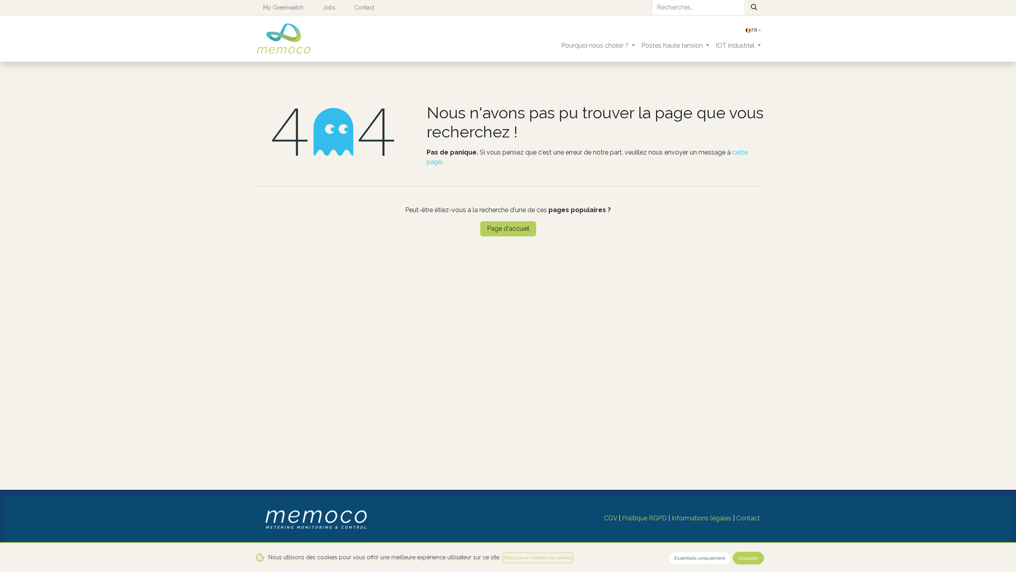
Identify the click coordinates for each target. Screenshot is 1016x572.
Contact (748, 518)
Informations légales (701, 518)
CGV (610, 518)
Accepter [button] (748, 558)
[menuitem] (598, 46)
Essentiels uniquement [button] (699, 558)
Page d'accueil (508, 228)
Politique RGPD (644, 518)
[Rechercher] (754, 7)
